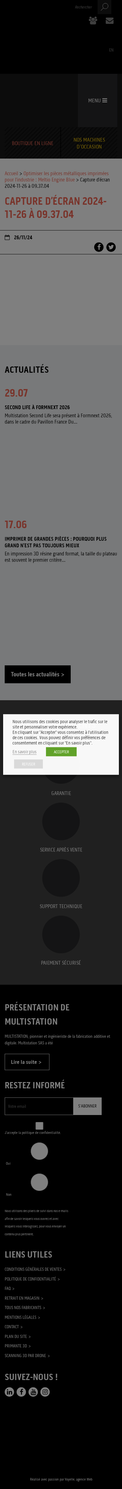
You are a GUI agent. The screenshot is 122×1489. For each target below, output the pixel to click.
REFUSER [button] (28, 764)
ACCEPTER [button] (61, 752)
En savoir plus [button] (25, 752)
